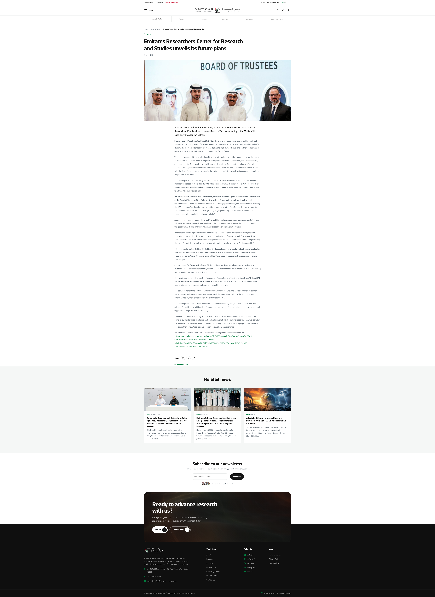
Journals (204, 18)
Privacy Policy (274, 559)
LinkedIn (250, 554)
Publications (249, 18)
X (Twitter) (251, 559)
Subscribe (237, 476)
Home (146, 29)
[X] (183, 358)
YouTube (250, 571)
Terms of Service (275, 554)
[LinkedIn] (188, 358)
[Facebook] (194, 358)
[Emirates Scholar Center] (217, 10)
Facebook (250, 563)
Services (225, 18)
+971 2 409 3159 (154, 576)
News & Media (148, 2)
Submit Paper (178, 529)
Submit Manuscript (172, 2)
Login (263, 2)
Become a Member (273, 2)
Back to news (182, 364)
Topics (181, 18)
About (208, 554)
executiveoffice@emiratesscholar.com (161, 581)
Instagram (251, 567)
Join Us (158, 529)
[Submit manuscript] (283, 10)
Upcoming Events (277, 18)
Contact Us (159, 2)
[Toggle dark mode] (288, 10)
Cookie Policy (274, 563)
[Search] (277, 10)
